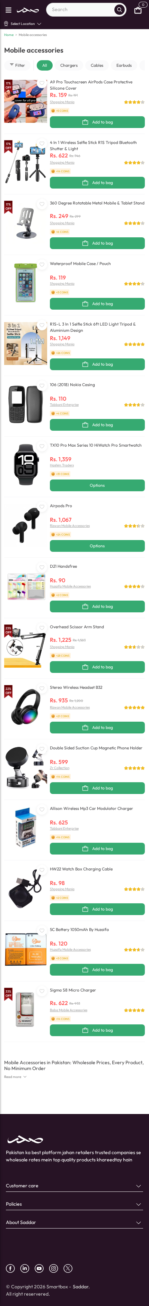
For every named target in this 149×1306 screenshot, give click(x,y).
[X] (70, 1268)
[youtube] (42, 1268)
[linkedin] (27, 1268)
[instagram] (56, 1268)
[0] (138, 9)
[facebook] (13, 1268)
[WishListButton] (42, 83)
